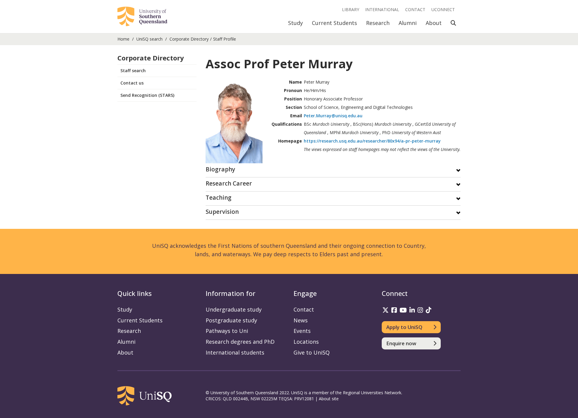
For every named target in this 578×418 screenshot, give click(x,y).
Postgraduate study (231, 320)
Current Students (334, 22)
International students (235, 352)
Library (350, 9)
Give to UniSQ (312, 352)
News (301, 320)
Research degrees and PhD (240, 341)
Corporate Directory (189, 39)
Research (378, 22)
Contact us (132, 83)
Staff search (133, 70)
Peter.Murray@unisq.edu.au (333, 115)
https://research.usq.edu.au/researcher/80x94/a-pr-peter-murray (372, 141)
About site (329, 398)
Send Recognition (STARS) (147, 95)
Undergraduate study (234, 309)
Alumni (408, 22)
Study (295, 22)
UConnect (443, 9)
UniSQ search (149, 39)
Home (123, 39)
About (434, 22)
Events (302, 330)
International (382, 9)
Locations (306, 341)
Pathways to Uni (227, 330)
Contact (415, 9)
